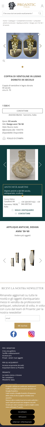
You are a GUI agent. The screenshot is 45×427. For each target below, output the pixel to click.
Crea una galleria (9, 351)
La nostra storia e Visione (12, 375)
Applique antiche (22, 23)
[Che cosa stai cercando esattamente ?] (40, 13)
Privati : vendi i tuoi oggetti (12, 358)
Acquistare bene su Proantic (13, 368)
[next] (40, 165)
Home (5, 21)
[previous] (5, 165)
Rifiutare (22, 417)
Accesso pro (7, 355)
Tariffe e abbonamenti (11, 353)
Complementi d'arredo (24, 21)
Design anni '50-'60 (36, 23)
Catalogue (11, 21)
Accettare (22, 412)
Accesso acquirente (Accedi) (13, 365)
